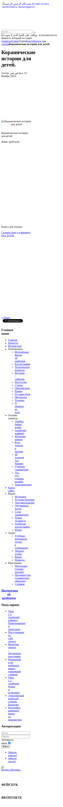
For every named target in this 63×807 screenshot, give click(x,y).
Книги (30, 41)
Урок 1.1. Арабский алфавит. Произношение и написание (17, 620)
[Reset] (34, 32)
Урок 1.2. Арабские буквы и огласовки (14, 685)
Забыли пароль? (12, 754)
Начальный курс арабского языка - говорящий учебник (14, 667)
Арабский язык (10, 41)
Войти (6, 746)
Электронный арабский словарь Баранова (16, 700)
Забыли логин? (12, 760)
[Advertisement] (16, 95)
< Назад (5, 317)
